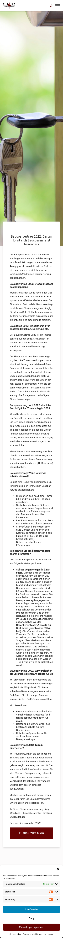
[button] (58, 869)
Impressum (48, 934)
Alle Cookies (31, 909)
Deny (31, 918)
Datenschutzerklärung (32, 934)
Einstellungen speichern (31, 927)
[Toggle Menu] (57, 5)
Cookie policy (15, 934)
